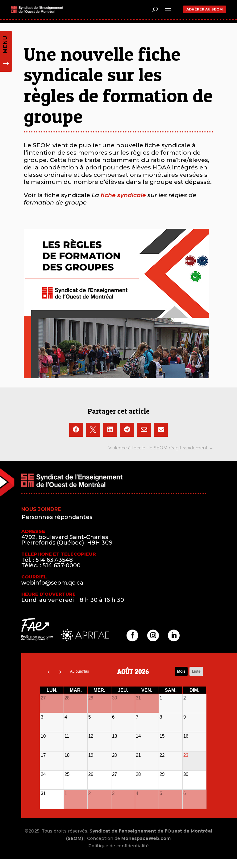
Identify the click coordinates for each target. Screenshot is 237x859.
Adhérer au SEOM (204, 9)
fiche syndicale (123, 195)
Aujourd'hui (79, 671)
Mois (181, 671)
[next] (61, 671)
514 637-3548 (54, 560)
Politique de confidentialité (118, 846)
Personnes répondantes (57, 517)
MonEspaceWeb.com (146, 838)
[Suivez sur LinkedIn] (174, 635)
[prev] (48, 671)
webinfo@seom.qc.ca (52, 582)
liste (196, 671)
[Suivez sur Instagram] (153, 635)
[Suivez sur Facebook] (132, 635)
